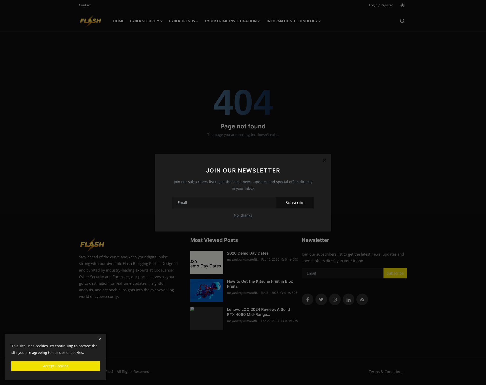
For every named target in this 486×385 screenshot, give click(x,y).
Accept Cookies (55, 365)
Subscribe (295, 202)
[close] (100, 339)
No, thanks (243, 215)
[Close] (324, 161)
